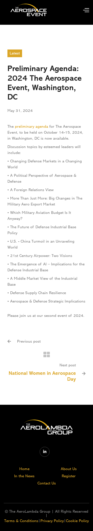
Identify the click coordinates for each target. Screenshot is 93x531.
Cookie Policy (77, 521)
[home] (28, 10)
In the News (24, 476)
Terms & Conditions (21, 521)
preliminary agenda (31, 126)
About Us (69, 469)
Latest (15, 53)
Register (69, 476)
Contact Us (46, 483)
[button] (81, 10)
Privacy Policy (52, 521)
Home (24, 469)
